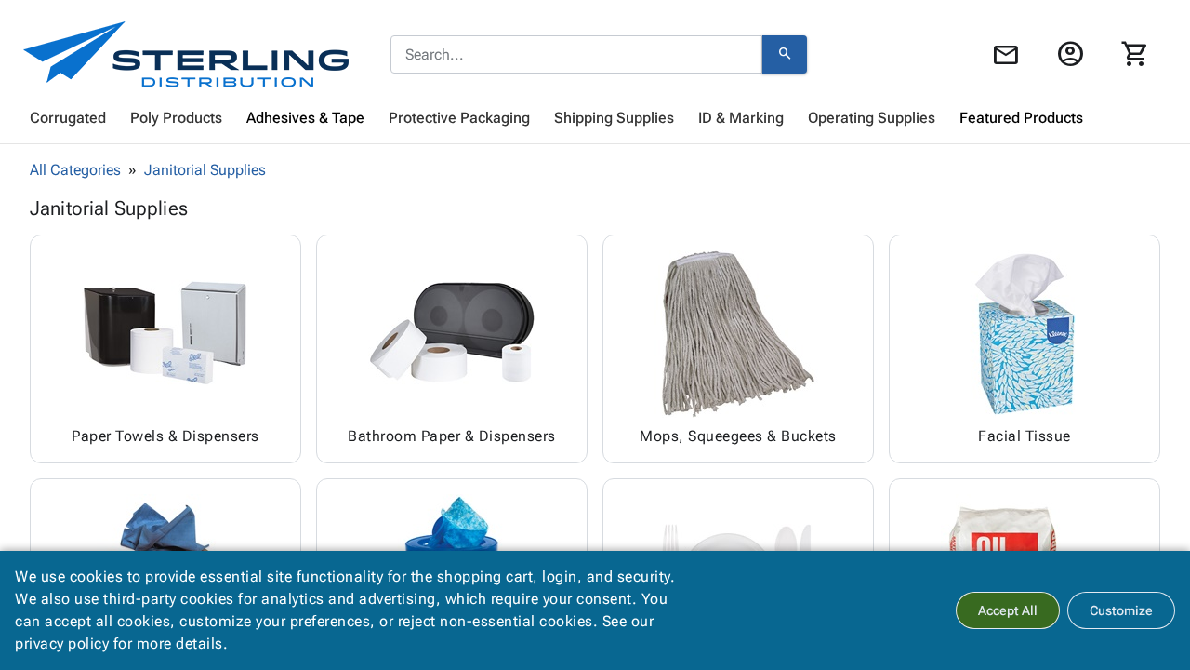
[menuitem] (68, 118)
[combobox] (576, 55)
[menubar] (595, 118)
